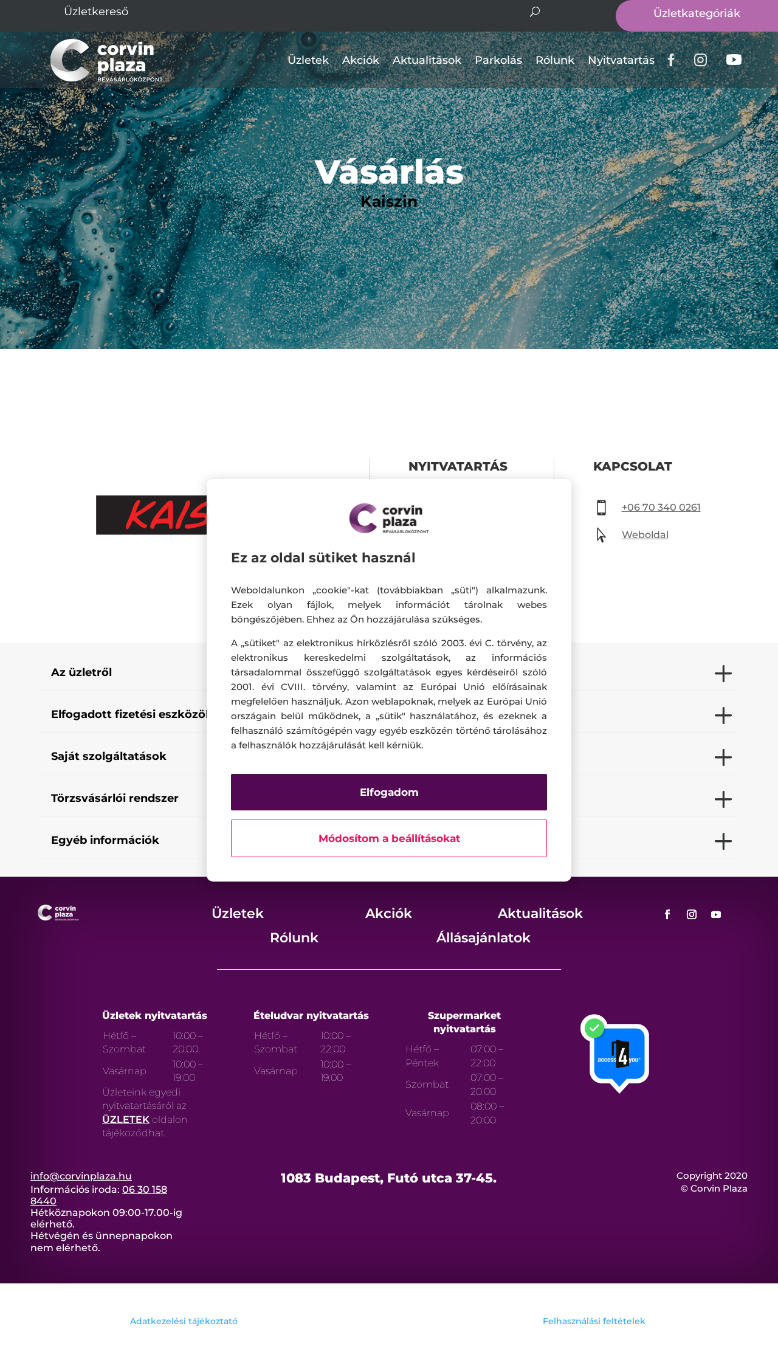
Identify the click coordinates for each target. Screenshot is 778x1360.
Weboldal (645, 534)
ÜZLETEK (126, 1119)
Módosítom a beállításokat (389, 838)
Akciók (360, 60)
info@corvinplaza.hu (81, 1176)
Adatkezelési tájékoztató (184, 1321)
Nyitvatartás (621, 60)
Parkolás (498, 60)
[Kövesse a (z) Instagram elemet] (691, 914)
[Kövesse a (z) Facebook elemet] (667, 914)
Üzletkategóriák (696, 13)
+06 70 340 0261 (661, 507)
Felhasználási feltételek (594, 1321)
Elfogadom (389, 792)
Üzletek (308, 60)
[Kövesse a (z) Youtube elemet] (716, 914)
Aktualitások (427, 60)
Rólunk (554, 60)
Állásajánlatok (483, 938)
